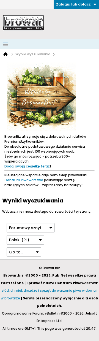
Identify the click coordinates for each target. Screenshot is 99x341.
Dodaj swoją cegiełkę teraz (27, 166)
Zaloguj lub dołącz (73, 4)
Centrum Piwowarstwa (23, 180)
